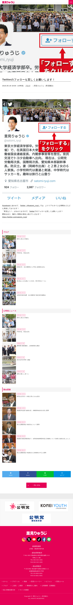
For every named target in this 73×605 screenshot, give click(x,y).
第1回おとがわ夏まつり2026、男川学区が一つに (31, 281)
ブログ (27, 86)
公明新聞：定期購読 (48, 585)
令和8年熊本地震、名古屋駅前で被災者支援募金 (31, 295)
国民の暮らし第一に (23, 374)
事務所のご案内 (32, 585)
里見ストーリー (36, 581)
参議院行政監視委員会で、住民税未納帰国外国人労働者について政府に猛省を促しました (43, 438)
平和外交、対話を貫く (23, 253)
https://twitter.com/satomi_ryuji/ (14, 217)
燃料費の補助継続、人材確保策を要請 (28, 345)
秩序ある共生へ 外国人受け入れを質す (28, 396)
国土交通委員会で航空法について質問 (28, 424)
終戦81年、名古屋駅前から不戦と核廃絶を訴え (31, 267)
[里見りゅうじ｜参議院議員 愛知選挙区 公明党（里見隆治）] (8, 3)
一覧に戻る (36, 485)
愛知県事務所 (37, 553)
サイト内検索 (24, 590)
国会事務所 (37, 566)
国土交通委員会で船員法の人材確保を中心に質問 (31, 452)
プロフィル (16, 581)
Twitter (32, 211)
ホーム (5, 581)
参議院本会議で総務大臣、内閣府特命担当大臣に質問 (33, 410)
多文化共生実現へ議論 (23, 359)
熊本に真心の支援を (23, 239)
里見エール (60, 581)
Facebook (6, 205)
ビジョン (49, 581)
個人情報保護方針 (9, 590)
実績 (25, 581)
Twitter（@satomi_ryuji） (30, 205)
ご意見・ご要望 (17, 585)
